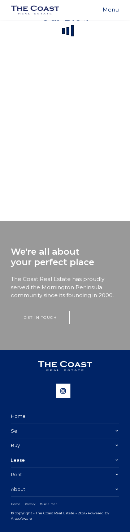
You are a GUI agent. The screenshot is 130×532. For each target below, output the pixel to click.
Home (18, 416)
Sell (15, 431)
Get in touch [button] (40, 317)
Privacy (30, 504)
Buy (15, 445)
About (18, 489)
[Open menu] (110, 9)
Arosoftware (21, 518)
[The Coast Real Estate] (35, 9)
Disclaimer (48, 504)
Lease (18, 460)
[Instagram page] (65, 391)
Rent (16, 474)
